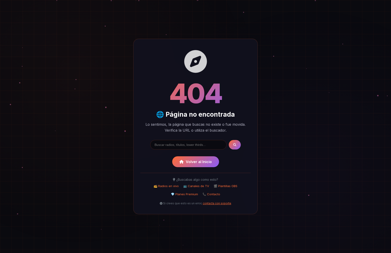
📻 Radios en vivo (166, 186)
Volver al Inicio (199, 161)
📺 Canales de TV (196, 186)
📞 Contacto (211, 194)
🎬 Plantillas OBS (225, 186)
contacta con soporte (217, 203)
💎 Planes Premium (184, 194)
